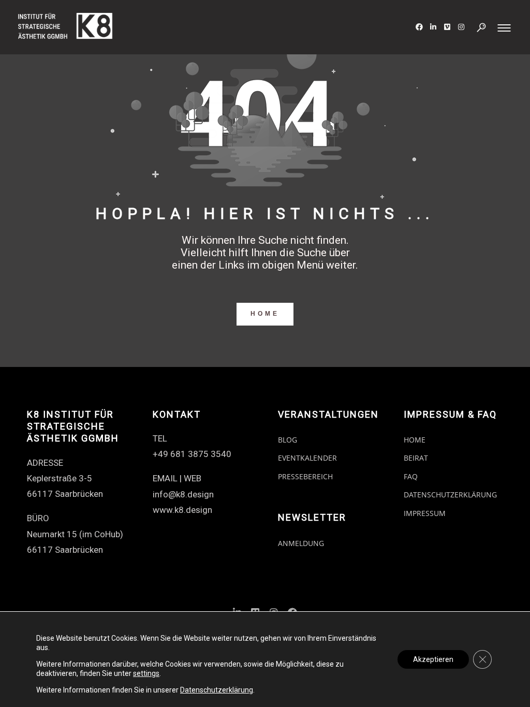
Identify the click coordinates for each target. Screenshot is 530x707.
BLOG (287, 440)
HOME (265, 313)
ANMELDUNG (301, 543)
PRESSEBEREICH (305, 476)
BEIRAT (416, 458)
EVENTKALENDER (307, 458)
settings (146, 673)
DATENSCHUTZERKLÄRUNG (450, 494)
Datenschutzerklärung (216, 690)
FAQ (411, 476)
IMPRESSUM (425, 513)
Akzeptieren (433, 659)
